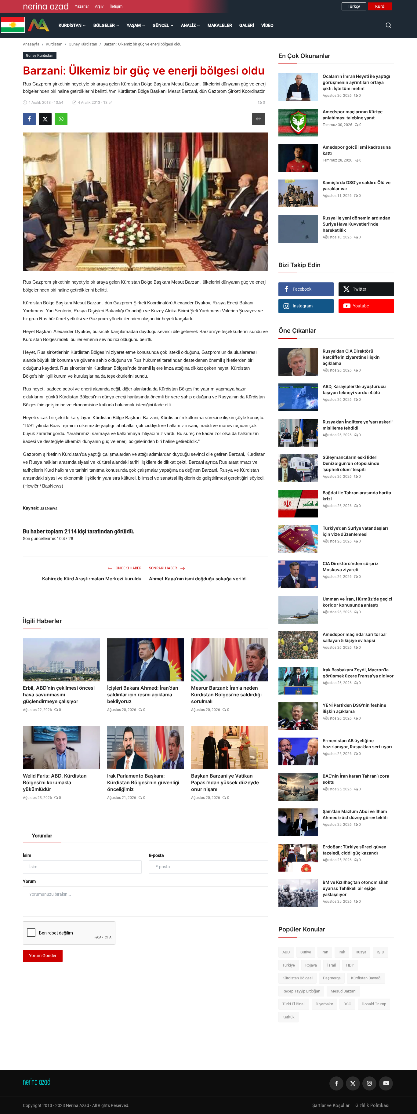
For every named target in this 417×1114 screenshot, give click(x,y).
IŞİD (380, 952)
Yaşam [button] (134, 25)
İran (324, 952)
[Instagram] (369, 1083)
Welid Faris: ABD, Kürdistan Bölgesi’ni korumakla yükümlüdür (55, 782)
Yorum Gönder (42, 955)
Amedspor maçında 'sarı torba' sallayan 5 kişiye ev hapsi (354, 637)
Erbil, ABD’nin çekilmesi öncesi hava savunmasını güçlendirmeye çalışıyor (59, 694)
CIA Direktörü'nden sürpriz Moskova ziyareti (351, 566)
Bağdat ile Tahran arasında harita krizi (357, 495)
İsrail (331, 965)
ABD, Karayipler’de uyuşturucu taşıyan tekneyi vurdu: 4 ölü (354, 389)
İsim (27, 855)
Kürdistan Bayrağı (366, 978)
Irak (342, 952)
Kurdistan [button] (70, 25)
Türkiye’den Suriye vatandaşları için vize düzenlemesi (355, 531)
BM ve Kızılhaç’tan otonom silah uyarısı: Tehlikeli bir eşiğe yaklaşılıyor (356, 888)
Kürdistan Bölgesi (297, 978)
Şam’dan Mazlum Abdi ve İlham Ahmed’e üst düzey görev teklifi (355, 814)
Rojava (311, 965)
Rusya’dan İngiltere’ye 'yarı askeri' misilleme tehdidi (358, 424)
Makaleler (220, 25)
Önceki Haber (128, 568)
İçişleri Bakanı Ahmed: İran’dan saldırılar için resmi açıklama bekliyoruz (142, 694)
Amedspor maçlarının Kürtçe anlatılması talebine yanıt (353, 114)
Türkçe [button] (354, 6)
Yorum (29, 881)
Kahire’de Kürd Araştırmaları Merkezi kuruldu (91, 579)
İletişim (116, 6)
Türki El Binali (293, 1004)
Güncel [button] (161, 25)
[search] (388, 25)
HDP (350, 965)
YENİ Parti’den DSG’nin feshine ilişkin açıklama (354, 708)
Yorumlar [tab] (42, 836)
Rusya (361, 952)
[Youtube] (386, 1083)
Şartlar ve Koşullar (331, 1105)
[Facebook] (336, 1083)
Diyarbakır (324, 1004)
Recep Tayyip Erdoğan (301, 991)
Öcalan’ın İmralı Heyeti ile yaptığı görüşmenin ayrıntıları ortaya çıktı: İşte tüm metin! (356, 82)
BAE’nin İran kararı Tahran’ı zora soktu (356, 779)
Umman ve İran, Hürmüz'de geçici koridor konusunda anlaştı (357, 602)
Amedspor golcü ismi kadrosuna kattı (357, 150)
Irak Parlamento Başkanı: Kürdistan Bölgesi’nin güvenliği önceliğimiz (143, 782)
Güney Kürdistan (83, 44)
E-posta (156, 855)
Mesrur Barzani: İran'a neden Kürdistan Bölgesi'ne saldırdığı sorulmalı (226, 694)
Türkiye (288, 965)
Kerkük (288, 1017)
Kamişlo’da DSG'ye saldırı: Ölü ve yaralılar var (356, 185)
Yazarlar (82, 6)
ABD (286, 952)
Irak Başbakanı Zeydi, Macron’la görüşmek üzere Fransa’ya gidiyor (358, 672)
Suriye (305, 952)
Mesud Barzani (343, 991)
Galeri (246, 25)
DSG (347, 1004)
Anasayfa (31, 44)
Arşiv (99, 6)
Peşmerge (332, 978)
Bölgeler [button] (104, 25)
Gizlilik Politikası (372, 1105)
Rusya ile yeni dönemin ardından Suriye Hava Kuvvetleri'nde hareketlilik (356, 224)
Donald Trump (374, 1004)
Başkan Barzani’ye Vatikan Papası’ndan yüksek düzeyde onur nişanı (225, 782)
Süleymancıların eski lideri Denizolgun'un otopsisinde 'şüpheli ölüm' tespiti (351, 463)
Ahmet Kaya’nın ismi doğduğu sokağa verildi (198, 579)
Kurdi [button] (380, 6)
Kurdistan (54, 44)
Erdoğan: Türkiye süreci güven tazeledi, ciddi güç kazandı (354, 849)
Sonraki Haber (163, 568)
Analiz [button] (188, 25)
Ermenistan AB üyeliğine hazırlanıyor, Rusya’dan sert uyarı (357, 743)
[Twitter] (353, 1083)
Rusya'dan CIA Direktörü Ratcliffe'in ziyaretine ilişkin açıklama (351, 357)
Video (267, 25)
